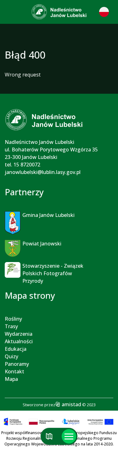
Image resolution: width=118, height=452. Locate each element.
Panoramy (17, 363)
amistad (70, 404)
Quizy (11, 356)
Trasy (11, 326)
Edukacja (15, 348)
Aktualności (19, 341)
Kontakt (14, 371)
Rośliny (13, 318)
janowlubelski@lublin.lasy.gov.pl (43, 172)
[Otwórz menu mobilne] (69, 436)
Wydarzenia (18, 333)
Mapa (11, 379)
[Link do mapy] (49, 436)
